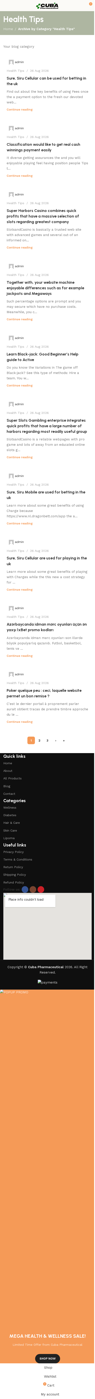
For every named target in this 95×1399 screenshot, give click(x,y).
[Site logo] (47, 5)
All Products (12, 778)
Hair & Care (11, 822)
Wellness (9, 807)
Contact (9, 793)
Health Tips (15, 70)
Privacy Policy (13, 852)
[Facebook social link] (25, 889)
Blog (6, 786)
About (7, 770)
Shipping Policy (14, 874)
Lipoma (9, 838)
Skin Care (10, 830)
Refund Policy (13, 882)
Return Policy (13, 867)
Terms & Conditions (17, 859)
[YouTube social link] (41, 889)
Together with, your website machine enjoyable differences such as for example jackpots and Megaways (45, 288)
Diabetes (9, 815)
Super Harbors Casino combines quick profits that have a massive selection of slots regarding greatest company (43, 216)
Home (8, 29)
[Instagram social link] (33, 889)
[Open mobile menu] (5, 5)
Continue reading (20, 109)
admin (19, 62)
